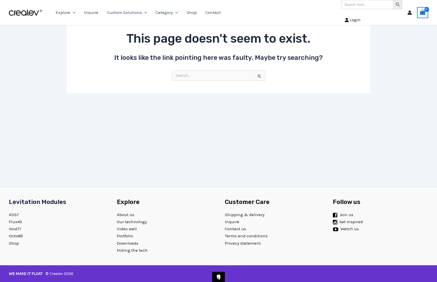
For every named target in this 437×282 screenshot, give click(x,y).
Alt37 (14, 214)
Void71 (15, 228)
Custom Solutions (124, 12)
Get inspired (351, 221)
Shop (192, 12)
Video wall (127, 228)
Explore (63, 12)
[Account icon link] (409, 12)
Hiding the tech (132, 250)
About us (125, 214)
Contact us (235, 228)
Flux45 (15, 221)
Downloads (127, 243)
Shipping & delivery (245, 214)
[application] (72, 12)
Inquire (91, 12)
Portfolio (125, 235)
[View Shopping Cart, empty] (422, 12)
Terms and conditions (246, 235)
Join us (346, 214)
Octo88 (16, 235)
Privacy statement (243, 243)
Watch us (349, 228)
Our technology (132, 221)
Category (164, 12)
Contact (213, 12)
